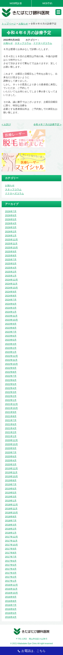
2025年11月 (11, 243)
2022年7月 (10, 376)
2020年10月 (11, 444)
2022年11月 (11, 360)
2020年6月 (10, 456)
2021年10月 (11, 408)
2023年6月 (10, 335)
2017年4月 (10, 569)
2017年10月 (11, 544)
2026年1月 (10, 235)
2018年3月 (10, 524)
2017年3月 (10, 573)
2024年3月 (10, 308)
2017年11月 (11, 540)
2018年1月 (10, 532)
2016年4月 (10, 617)
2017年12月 (11, 536)
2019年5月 (10, 492)
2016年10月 (11, 593)
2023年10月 (11, 320)
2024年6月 (10, 304)
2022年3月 (10, 392)
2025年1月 (10, 275)
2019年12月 (11, 468)
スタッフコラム (23, 43)
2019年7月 (10, 484)
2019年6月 (10, 488)
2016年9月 (10, 597)
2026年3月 (10, 227)
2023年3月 (10, 344)
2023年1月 (10, 352)
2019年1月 (10, 500)
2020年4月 (10, 460)
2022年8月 (10, 372)
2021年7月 (10, 420)
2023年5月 (10, 339)
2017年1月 (10, 581)
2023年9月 (10, 324)
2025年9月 (10, 251)
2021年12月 (11, 404)
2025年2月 (10, 271)
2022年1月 (10, 400)
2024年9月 (10, 291)
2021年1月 (10, 436)
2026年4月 (10, 223)
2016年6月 (10, 609)
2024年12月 (11, 279)
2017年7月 (10, 556)
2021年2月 (10, 432)
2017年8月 (10, 552)
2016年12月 (11, 585)
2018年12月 (11, 504)
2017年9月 (10, 548)
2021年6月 (10, 424)
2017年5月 (10, 565)
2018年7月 (10, 520)
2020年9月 (10, 448)
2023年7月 (10, 331)
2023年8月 (10, 328)
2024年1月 (10, 312)
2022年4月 (10, 388)
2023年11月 (11, 316)
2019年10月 (11, 476)
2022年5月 (10, 384)
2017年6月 (10, 561)
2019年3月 (10, 496)
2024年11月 (11, 283)
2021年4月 (10, 428)
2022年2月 (10, 396)
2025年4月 (10, 267)
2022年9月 (10, 368)
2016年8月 (10, 601)
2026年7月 (10, 211)
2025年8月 (10, 255)
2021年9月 (10, 412)
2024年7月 (10, 299)
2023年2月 (10, 348)
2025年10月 (11, 247)
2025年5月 (10, 263)
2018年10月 (11, 512)
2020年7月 (10, 452)
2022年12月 (11, 356)
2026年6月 (10, 215)
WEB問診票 (16, 3)
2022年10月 (11, 364)
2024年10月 (11, 287)
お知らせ (8, 43)
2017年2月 (10, 577)
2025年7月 (10, 259)
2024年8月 (10, 295)
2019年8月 (10, 480)
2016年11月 (11, 589)
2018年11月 (11, 508)
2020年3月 (10, 464)
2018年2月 (10, 528)
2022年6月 (10, 380)
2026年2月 (10, 231)
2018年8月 (10, 516)
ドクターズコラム (42, 43)
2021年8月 (10, 416)
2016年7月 (10, 605)
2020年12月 (11, 440)
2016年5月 (10, 613)
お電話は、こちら (33, 651)
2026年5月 (10, 219)
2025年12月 (11, 239)
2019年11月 (11, 472)
